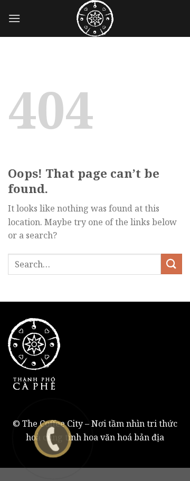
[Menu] (14, 18)
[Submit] (171, 264)
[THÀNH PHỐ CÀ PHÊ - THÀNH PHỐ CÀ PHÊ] (95, 18)
